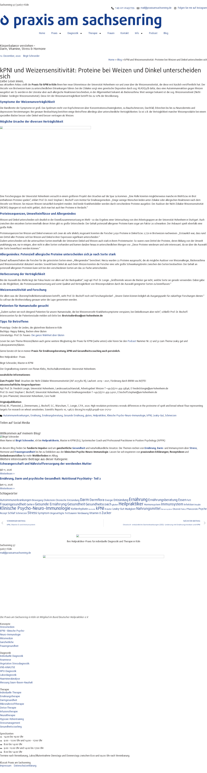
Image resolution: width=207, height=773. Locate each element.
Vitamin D (95, 513)
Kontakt (124, 33)
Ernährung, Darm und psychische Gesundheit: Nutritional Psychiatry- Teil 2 (50, 478)
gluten (88, 416)
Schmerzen (170, 416)
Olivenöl (176, 509)
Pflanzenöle (192, 509)
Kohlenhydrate (79, 509)
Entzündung (121, 500)
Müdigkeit (130, 509)
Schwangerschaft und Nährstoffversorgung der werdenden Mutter (46, 464)
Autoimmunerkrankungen (16, 416)
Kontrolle (91, 509)
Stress (193, 448)
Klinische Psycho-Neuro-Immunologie (126, 416)
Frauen (110, 33)
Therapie (92, 33)
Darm (160, 448)
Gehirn (30, 505)
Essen (182, 500)
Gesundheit (78, 448)
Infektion (189, 505)
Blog (166, 33)
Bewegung (37, 500)
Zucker (106, 513)
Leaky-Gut (158, 416)
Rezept (3, 513)
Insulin (198, 504)
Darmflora (97, 500)
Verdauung (83, 513)
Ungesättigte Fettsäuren (63, 513)
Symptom (43, 513)
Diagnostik (72, 33)
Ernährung (35, 416)
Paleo (183, 509)
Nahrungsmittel (148, 508)
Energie (109, 500)
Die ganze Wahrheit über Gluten (47, 335)
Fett (189, 500)
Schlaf (11, 513)
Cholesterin (49, 500)
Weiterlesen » (7, 474)
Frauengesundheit (13, 504)
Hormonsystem (152, 505)
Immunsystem (172, 504)
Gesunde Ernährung (74, 416)
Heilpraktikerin (50, 441)
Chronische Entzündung (67, 500)
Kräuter (108, 509)
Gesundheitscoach (98, 504)
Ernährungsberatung (52, 416)
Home (42, 33)
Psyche (203, 509)
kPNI (149, 416)
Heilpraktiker (99, 416)
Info (137, 33)
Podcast (153, 33)
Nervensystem (166, 509)
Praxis (54, 33)
